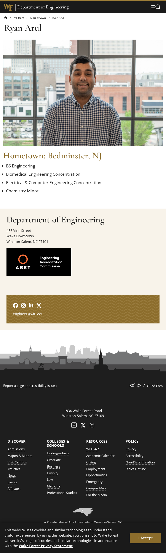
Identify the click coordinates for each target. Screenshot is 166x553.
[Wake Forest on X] (83, 426)
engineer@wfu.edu (28, 314)
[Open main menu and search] (156, 7)
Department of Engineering (43, 7)
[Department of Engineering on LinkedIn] (31, 305)
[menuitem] (8, 18)
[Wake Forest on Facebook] (74, 426)
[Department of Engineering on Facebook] (15, 305)
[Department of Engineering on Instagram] (23, 305)
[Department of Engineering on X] (39, 305)
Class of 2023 (38, 17)
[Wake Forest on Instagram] (92, 426)
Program (18, 17)
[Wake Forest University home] (8, 7)
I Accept (145, 537)
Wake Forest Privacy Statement (46, 545)
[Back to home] (5, 17)
